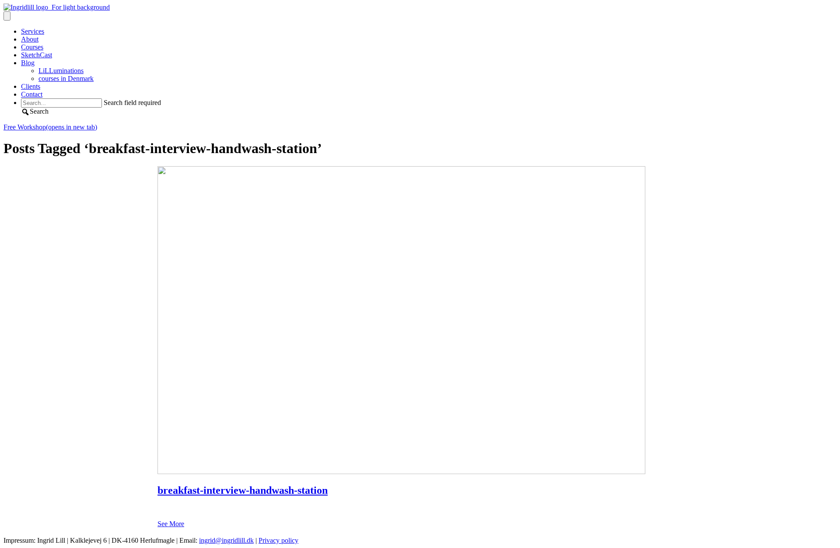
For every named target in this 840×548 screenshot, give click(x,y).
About (29, 39)
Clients (30, 86)
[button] (35, 111)
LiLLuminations (61, 70)
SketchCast (36, 55)
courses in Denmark (66, 78)
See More (171, 523)
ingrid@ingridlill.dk (226, 540)
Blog (28, 62)
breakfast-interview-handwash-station (243, 490)
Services (32, 31)
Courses (32, 47)
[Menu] (7, 16)
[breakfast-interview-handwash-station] (401, 471)
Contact (31, 94)
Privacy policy (278, 540)
